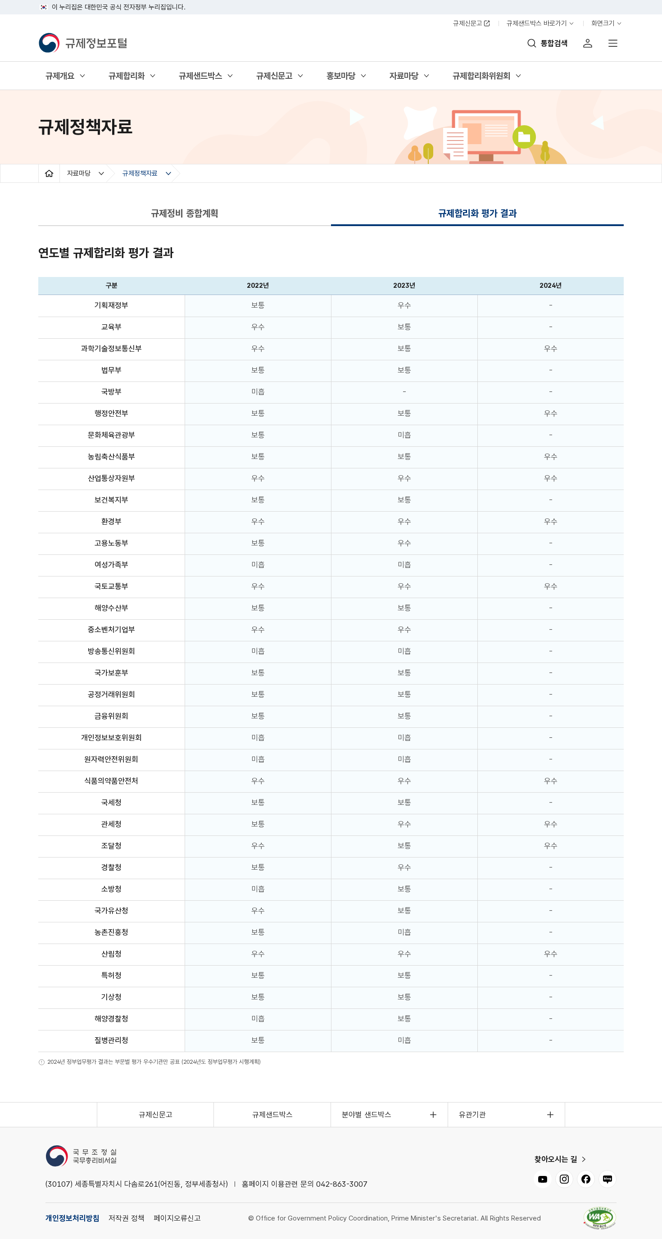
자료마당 (403, 78)
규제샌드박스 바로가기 (537, 25)
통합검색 (554, 43)
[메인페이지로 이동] (85, 43)
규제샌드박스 (200, 78)
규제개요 (59, 78)
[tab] (184, 213)
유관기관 (472, 1114)
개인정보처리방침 (72, 1218)
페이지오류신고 (177, 1218)
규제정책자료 (140, 173)
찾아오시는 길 (556, 1159)
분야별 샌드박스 (366, 1114)
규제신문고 (467, 23)
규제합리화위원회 (481, 78)
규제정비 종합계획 (184, 213)
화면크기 (605, 25)
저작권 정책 (127, 1218)
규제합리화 (126, 78)
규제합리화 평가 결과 (477, 215)
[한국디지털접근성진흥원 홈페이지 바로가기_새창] (600, 1218)
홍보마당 (340, 78)
